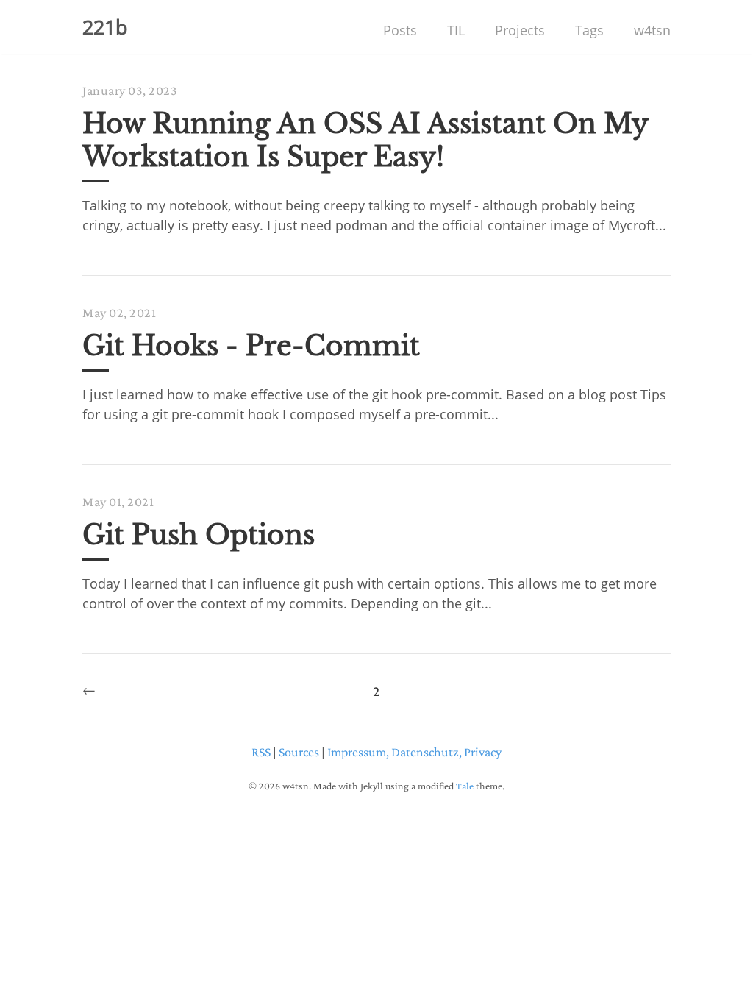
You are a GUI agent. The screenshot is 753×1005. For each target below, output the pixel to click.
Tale (465, 786)
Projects (520, 30)
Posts (400, 30)
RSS (261, 752)
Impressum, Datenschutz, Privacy (414, 752)
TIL (456, 30)
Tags (589, 30)
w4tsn (652, 30)
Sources (299, 752)
